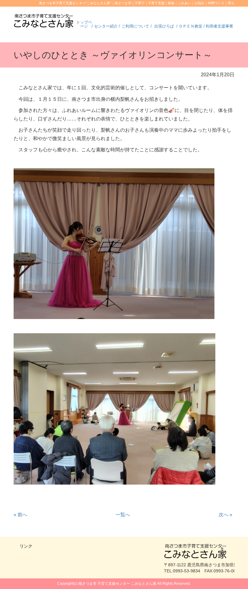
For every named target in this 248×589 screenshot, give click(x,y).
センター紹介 (106, 26)
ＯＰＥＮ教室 (190, 26)
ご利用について (135, 26)
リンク (26, 546)
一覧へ (123, 514)
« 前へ (20, 514)
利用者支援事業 (219, 26)
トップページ (84, 24)
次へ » (225, 514)
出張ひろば (164, 26)
